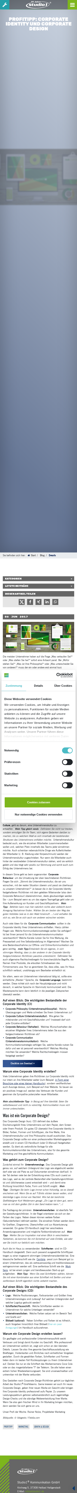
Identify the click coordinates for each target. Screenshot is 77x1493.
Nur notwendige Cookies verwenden (38, 814)
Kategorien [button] (13, 579)
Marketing (23, 1426)
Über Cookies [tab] (63, 685)
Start (33, 555)
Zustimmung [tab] (14, 685)
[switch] (67, 762)
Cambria (41, 1259)
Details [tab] (38, 685)
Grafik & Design (41, 1426)
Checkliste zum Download (22, 1063)
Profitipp (8, 1426)
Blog (42, 555)
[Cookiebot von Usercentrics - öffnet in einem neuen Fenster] (56, 675)
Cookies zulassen (38, 802)
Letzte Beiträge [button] (16, 586)
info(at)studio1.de (34, 1491)
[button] (22, 602)
